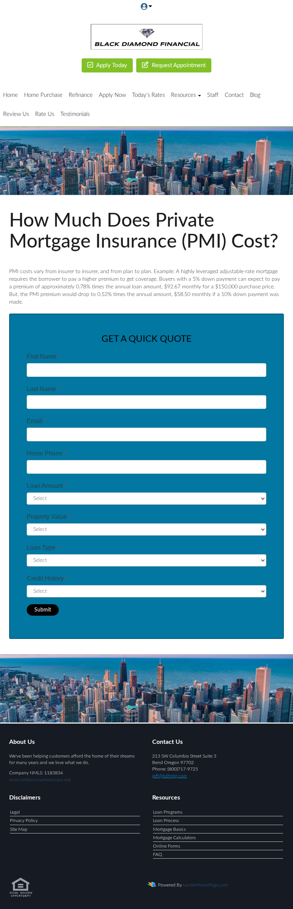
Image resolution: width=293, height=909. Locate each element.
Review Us (16, 114)
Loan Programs (167, 812)
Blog (255, 95)
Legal (15, 812)
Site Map (18, 829)
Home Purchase (43, 95)
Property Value (49, 516)
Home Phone (46, 453)
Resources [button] (184, 95)
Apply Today (111, 65)
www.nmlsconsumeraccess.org (40, 779)
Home (10, 95)
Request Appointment (178, 65)
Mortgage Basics (169, 829)
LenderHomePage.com (205, 885)
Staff (213, 95)
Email (36, 421)
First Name (43, 356)
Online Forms (166, 846)
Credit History (47, 578)
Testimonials (75, 114)
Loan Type (43, 547)
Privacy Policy (24, 820)
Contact (234, 95)
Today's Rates (148, 95)
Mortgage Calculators (174, 837)
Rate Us (44, 114)
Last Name (43, 389)
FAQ (157, 854)
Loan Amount (46, 486)
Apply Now (112, 95)
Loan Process (166, 820)
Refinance (81, 95)
